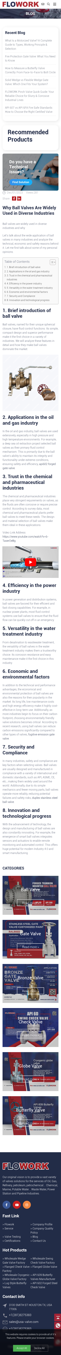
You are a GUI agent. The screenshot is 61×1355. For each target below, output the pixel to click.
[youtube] (17, 1205)
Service (9, 1228)
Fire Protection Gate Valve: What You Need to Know (30, 58)
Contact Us (39, 1240)
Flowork (9, 1224)
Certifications (12, 1240)
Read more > (30, 903)
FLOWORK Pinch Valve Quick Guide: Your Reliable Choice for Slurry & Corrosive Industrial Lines (29, 96)
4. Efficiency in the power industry (24, 283)
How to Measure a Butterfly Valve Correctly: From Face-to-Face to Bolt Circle (30, 70)
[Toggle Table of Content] (51, 262)
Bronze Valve (30, 977)
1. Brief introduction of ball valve (23, 267)
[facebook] (7, 1205)
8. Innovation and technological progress (28, 300)
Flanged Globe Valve (45, 1266)
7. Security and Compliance (21, 296)
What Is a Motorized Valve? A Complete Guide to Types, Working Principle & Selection (28, 44)
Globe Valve (30, 1066)
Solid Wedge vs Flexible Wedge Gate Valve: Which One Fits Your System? (26, 82)
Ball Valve (30, 889)
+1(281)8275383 (20, 1315)
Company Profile (42, 1224)
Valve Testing (13, 1236)
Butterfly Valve (30, 1110)
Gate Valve (30, 933)
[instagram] (27, 1205)
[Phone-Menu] (54, 4)
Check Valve (31, 1021)
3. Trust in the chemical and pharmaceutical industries (29, 277)
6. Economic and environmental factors (27, 292)
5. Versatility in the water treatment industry (30, 287)
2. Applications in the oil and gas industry (28, 271)
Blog (35, 1236)
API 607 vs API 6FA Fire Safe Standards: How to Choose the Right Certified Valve (29, 109)
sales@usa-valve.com (23, 1322)
